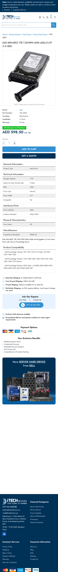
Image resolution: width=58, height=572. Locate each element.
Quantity (5, 139)
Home (4, 34)
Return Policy (7, 553)
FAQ (31, 553)
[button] (20, 10)
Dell (21, 110)
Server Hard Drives (40, 34)
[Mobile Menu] (55, 17)
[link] (44, 17)
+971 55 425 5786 (33, 305)
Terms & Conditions (9, 562)
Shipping (5, 550)
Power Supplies (35, 513)
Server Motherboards (37, 516)
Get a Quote (29, 155)
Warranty (5, 559)
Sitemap (33, 556)
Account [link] (7, 10)
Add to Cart (29, 149)
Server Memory (35, 510)
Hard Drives (27, 34)
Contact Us (37, 300)
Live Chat (22, 300)
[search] (53, 25)
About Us (33, 546)
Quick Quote (40, 17)
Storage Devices (15, 34)
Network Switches (36, 522)
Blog (31, 550)
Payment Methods (8, 556)
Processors (34, 519)
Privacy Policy (7, 546)
